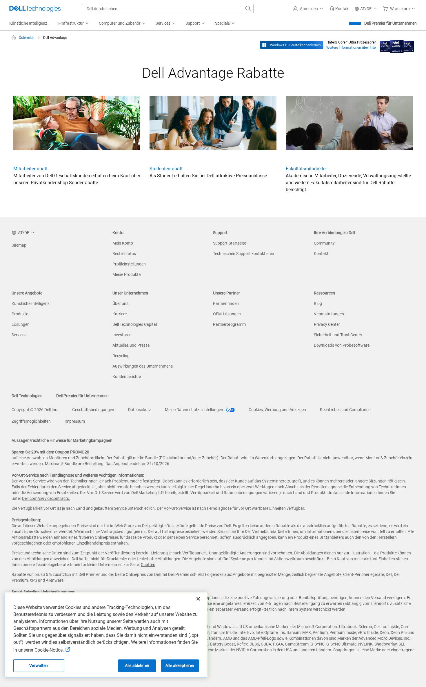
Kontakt (321, 253)
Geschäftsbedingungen (93, 409)
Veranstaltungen (329, 314)
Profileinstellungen (129, 264)
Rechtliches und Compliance (345, 409)
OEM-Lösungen (227, 314)
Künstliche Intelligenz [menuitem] (28, 23)
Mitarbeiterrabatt (30, 168)
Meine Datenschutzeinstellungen (194, 409)
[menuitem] (73, 23)
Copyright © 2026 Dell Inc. (35, 409)
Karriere (119, 314)
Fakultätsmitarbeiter (306, 168)
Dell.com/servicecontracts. (46, 498)
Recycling (121, 355)
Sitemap (19, 245)
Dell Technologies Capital (134, 324)
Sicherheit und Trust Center (338, 334)
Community (324, 243)
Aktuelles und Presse (131, 345)
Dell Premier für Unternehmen (390, 23)
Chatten (148, 564)
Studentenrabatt (166, 168)
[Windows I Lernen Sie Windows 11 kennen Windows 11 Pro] (291, 45)
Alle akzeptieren (179, 665)
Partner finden (226, 303)
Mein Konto (122, 243)
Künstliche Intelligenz (31, 303)
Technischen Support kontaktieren (243, 253)
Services (19, 334)
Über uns (120, 303)
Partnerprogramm (229, 324)
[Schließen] (198, 598)
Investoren (122, 334)
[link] (339, 9)
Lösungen (21, 324)
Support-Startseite (229, 243)
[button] (309, 9)
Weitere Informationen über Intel (351, 48)
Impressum (75, 421)
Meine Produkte (126, 274)
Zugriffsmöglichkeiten (31, 421)
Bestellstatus (124, 253)
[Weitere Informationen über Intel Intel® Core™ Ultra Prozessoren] (397, 45)
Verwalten (38, 665)
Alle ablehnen (137, 665)
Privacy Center (327, 324)
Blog (318, 303)
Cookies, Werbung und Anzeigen (277, 409)
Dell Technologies (27, 395)
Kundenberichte (126, 376)
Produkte (20, 314)
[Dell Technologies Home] (35, 9)
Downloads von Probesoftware (341, 345)
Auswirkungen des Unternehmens (142, 366)
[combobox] (168, 8)
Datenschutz (139, 409)
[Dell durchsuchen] (248, 8)
